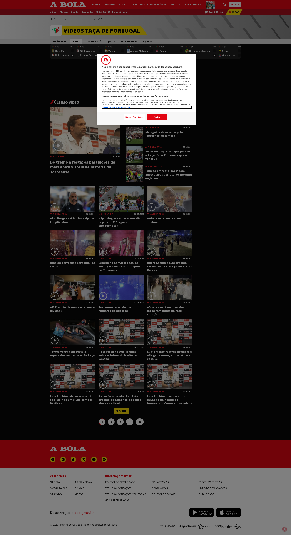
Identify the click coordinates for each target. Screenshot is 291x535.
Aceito (157, 117)
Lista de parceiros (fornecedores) (116, 107)
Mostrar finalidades (134, 117)
